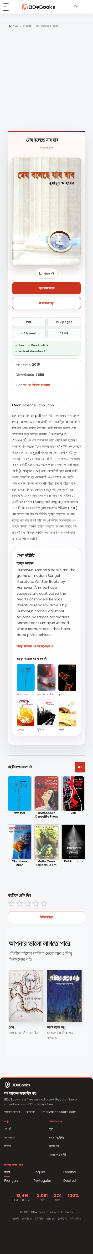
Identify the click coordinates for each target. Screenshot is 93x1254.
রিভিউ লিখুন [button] (46, 917)
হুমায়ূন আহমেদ (46, 147)
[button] (46, 273)
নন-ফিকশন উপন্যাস (47, 26)
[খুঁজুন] (75, 7)
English (39, 1172)
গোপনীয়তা (26, 1219)
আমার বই (54, 1146)
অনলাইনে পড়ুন (46, 303)
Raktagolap (73, 861)
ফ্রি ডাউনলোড (47, 288)
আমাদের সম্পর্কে (12, 1112)
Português (42, 1180)
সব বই (7, 1128)
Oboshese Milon (19, 863)
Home (13, 26)
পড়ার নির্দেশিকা (57, 1137)
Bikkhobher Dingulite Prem (46, 815)
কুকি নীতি (39, 1219)
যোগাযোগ (30, 1112)
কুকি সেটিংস (75, 1219)
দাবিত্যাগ (50, 1219)
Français (11, 1180)
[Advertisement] (46, 80)
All (80, 767)
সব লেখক (9, 1137)
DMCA (62, 1219)
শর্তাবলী (15, 1219)
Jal (73, 813)
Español (69, 1172)
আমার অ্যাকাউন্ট (58, 1154)
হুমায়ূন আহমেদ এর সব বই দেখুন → (35, 646)
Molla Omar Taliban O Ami (46, 863)
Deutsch (70, 1180)
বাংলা (7, 1172)
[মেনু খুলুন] (8, 7)
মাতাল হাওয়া (19, 813)
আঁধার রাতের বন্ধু (56, 1027)
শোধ (11, 1027)
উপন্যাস (27, 26)
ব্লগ (51, 1128)
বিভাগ (7, 1146)
